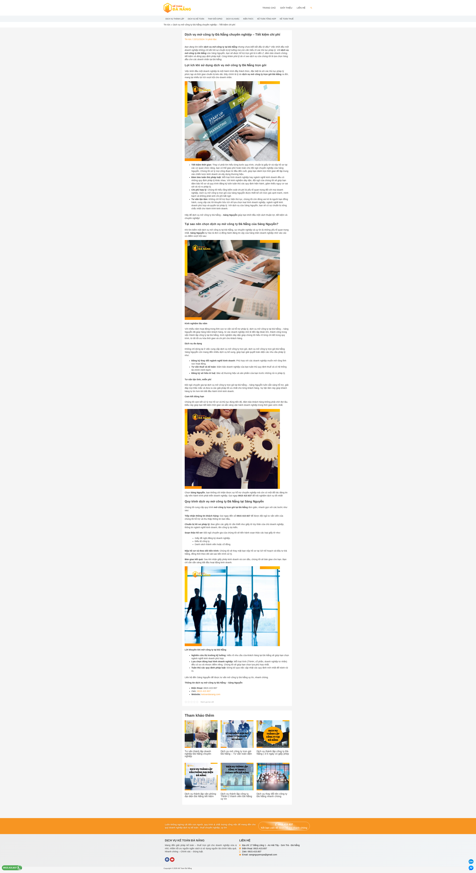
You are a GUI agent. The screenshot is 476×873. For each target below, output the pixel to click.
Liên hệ (301, 8)
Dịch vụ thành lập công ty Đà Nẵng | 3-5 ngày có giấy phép (273, 752)
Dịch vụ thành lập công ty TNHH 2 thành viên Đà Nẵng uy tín (236, 796)
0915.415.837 (10, 867)
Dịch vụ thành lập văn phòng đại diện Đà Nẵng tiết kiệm (200, 795)
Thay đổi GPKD (215, 19)
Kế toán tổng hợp (266, 19)
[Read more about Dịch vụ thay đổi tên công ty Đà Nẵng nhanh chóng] (273, 776)
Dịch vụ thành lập (174, 19)
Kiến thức (248, 19)
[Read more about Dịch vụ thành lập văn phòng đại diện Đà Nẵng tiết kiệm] (201, 776)
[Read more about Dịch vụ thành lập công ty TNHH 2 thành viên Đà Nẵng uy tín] (237, 776)
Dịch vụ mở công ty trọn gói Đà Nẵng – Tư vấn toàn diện (236, 752)
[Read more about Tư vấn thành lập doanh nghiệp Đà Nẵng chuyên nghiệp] (201, 734)
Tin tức (167, 24)
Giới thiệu (286, 8)
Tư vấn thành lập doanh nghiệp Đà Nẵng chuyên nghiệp (198, 754)
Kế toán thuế (287, 19)
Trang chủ (269, 8)
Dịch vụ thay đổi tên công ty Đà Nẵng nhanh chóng (272, 795)
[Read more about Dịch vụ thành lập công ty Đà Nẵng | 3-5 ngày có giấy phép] (273, 734)
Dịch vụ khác (232, 19)
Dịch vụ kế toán (196, 19)
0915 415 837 (204, 691)
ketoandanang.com (210, 694)
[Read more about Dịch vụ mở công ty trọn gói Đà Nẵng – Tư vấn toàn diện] (237, 734)
